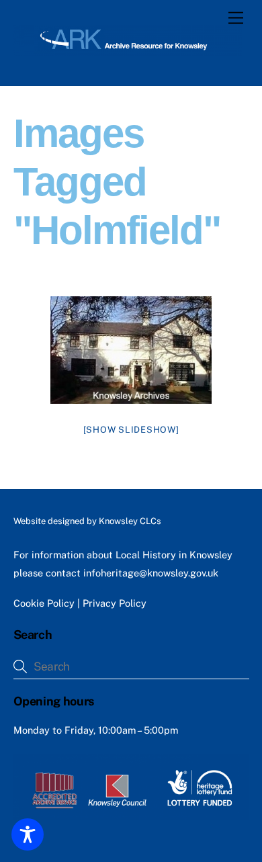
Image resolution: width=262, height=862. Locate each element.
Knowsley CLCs (130, 521)
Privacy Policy (114, 603)
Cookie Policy (44, 603)
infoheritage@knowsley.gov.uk (150, 572)
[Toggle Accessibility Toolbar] (27, 834)
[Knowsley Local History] (128, 50)
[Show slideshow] (131, 430)
